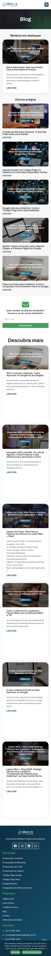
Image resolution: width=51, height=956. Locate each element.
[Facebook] (15, 846)
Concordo (15, 952)
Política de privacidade (32, 952)
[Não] (47, 948)
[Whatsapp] (36, 846)
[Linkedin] (29, 846)
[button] (46, 5)
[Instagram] (22, 846)
